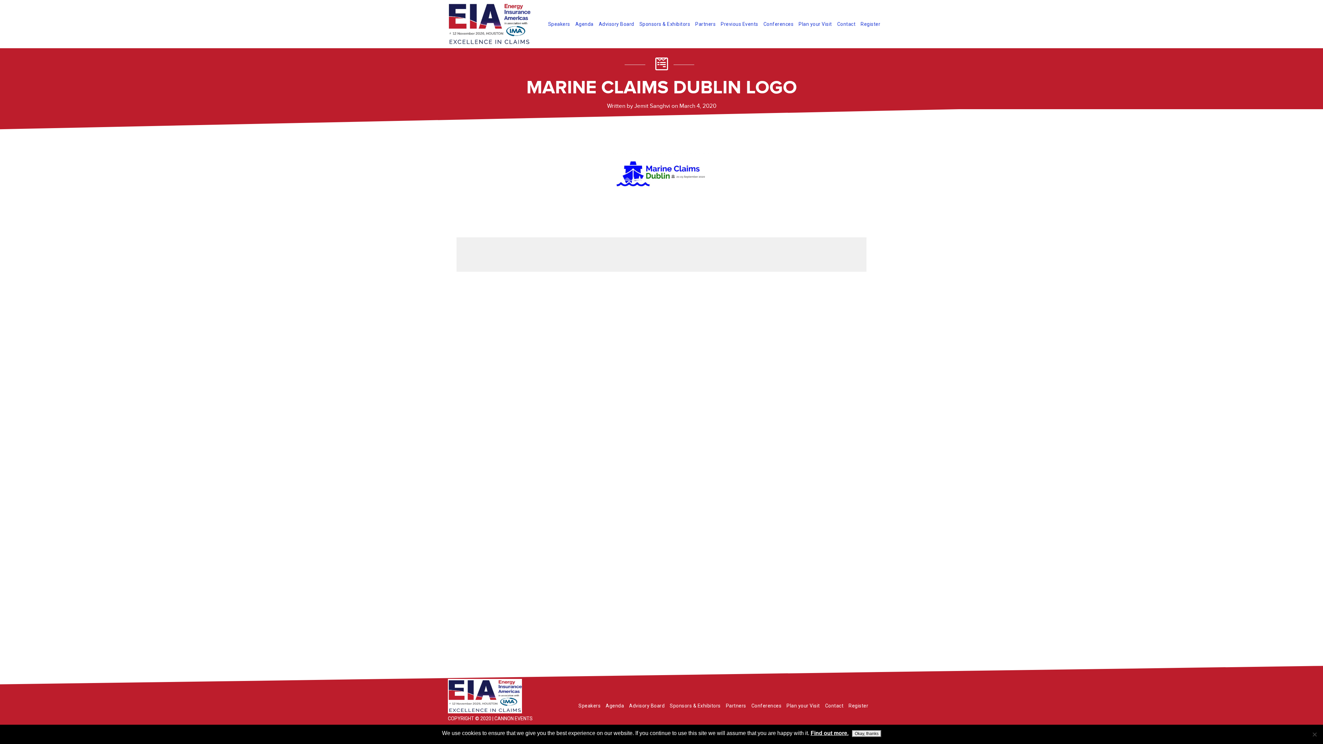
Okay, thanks (867, 733)
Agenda (584, 24)
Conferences (778, 24)
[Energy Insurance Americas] (499, 696)
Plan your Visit (815, 24)
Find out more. (830, 733)
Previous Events (739, 24)
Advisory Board (616, 24)
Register (870, 24)
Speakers (559, 24)
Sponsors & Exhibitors (664, 24)
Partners (705, 24)
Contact (846, 24)
